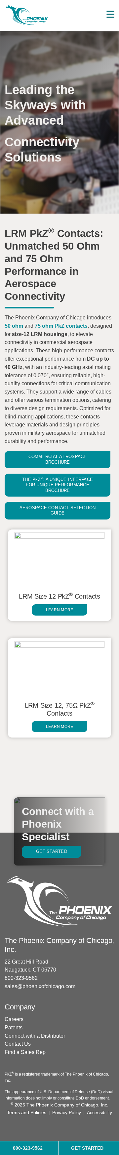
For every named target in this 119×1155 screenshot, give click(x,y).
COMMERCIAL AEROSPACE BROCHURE (57, 459)
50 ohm (14, 326)
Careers (14, 1019)
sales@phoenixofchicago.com (40, 986)
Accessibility (99, 1112)
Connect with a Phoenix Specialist (58, 824)
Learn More (59, 610)
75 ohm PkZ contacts (61, 326)
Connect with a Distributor (35, 1036)
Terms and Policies (26, 1112)
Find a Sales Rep (25, 1052)
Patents (13, 1027)
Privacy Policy (66, 1112)
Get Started (51, 851)
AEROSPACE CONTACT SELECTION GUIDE (58, 510)
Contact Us (18, 1044)
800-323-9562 (21, 978)
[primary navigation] (110, 14)
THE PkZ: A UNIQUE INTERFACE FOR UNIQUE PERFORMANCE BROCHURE (57, 484)
